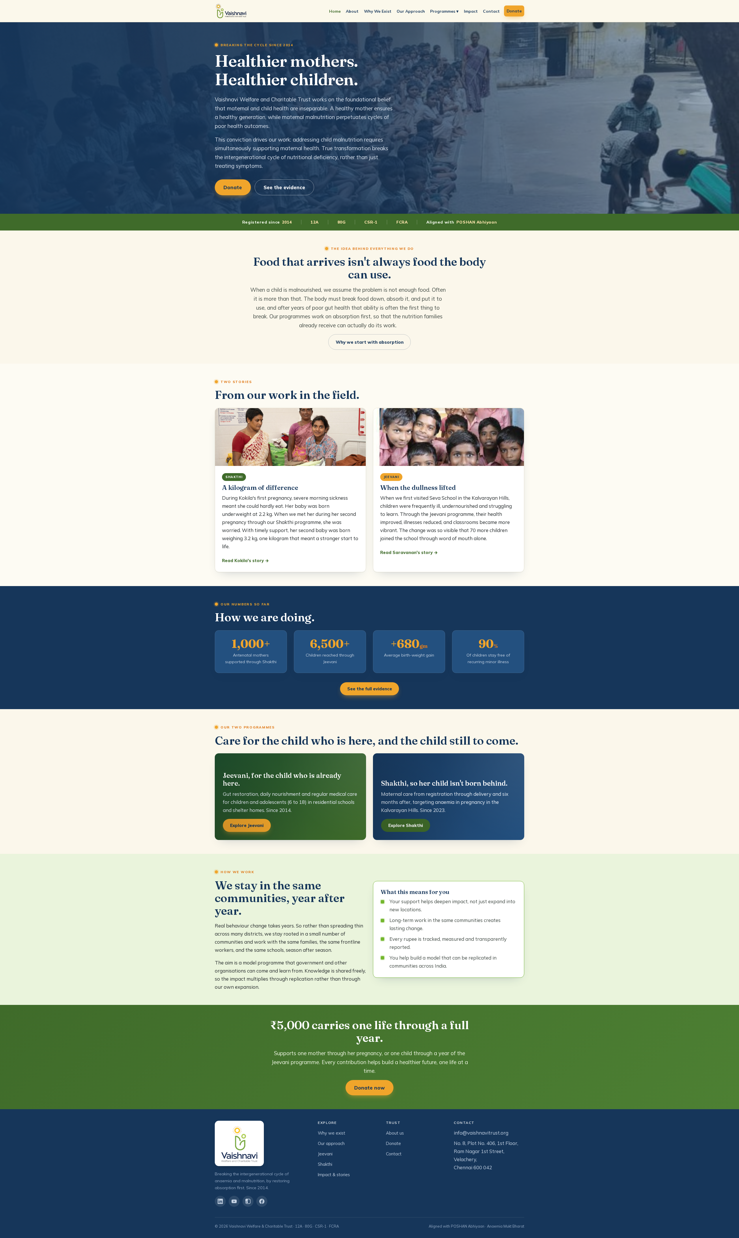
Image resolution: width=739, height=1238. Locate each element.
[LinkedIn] (220, 1201)
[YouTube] (234, 1201)
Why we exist (331, 1133)
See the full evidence (369, 689)
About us (395, 1133)
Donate (514, 10)
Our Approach (411, 11)
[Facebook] (261, 1201)
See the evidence (284, 187)
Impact (471, 11)
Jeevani (325, 1154)
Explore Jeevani (247, 825)
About (352, 11)
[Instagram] (247, 1201)
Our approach (331, 1143)
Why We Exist (377, 11)
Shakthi (325, 1164)
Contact (491, 11)
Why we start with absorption (370, 342)
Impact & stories (334, 1174)
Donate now (369, 1088)
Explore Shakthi (405, 825)
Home (335, 11)
